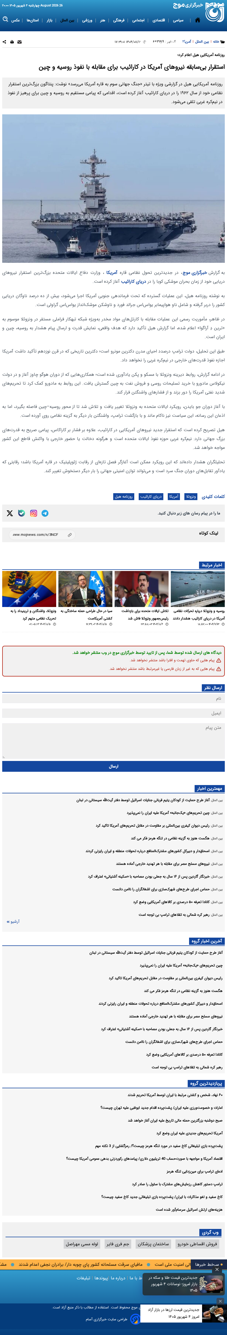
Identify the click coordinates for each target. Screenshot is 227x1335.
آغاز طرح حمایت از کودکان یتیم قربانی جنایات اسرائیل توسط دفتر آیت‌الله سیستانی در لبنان (156, 953)
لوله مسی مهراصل (82, 1244)
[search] (5, 19)
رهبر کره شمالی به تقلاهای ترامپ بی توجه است (187, 1067)
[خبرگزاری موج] (215, 12)
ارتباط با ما (139, 1278)
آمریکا (111, 272)
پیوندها (100, 1278)
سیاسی (179, 20)
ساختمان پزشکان (153, 1244)
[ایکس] (10, 513)
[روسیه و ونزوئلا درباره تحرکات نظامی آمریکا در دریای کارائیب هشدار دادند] (198, 589)
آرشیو (15, 922)
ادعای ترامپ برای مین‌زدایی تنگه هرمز (195, 1171)
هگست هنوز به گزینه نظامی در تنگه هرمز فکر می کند (183, 991)
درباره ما (118, 1278)
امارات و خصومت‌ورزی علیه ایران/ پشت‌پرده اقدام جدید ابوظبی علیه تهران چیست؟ (161, 1108)
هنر (103, 20)
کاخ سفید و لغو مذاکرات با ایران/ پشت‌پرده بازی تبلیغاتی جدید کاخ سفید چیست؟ (162, 1197)
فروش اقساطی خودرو (197, 1244)
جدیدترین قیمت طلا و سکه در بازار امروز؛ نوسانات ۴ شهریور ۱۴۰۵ (173, 1284)
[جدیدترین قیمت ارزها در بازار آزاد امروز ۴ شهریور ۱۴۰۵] (214, 1314)
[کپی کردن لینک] (42, 535)
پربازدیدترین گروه (206, 1083)
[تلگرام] (45, 513)
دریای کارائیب (133, 281)
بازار (50, 20)
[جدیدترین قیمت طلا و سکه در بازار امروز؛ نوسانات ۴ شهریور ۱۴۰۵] (211, 1284)
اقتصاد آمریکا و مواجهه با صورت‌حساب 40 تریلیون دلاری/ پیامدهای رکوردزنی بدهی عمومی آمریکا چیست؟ (144, 1159)
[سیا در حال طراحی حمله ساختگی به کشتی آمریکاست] (85, 589)
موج (134, 1307)
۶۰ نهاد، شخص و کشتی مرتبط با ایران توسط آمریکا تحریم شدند (175, 1095)
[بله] (21, 513)
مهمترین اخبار (209, 788)
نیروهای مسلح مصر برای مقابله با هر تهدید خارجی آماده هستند (176, 1016)
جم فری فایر (118, 1244)
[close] (217, 1269)
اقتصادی (159, 20)
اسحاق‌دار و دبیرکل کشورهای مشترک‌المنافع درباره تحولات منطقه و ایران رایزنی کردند (161, 1004)
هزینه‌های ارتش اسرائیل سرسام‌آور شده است (189, 1210)
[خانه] (197, 31)
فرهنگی (119, 20)
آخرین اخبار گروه (207, 941)
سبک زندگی (149, 42)
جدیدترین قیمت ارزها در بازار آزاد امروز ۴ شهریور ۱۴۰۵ (173, 1313)
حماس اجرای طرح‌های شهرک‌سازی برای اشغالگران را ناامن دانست (174, 1042)
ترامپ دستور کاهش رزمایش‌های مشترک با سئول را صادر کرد (177, 1184)
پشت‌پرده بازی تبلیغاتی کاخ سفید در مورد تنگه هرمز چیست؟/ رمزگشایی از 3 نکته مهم (159, 1146)
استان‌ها (33, 20)
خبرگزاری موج (195, 272)
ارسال (113, 766)
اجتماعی (139, 20)
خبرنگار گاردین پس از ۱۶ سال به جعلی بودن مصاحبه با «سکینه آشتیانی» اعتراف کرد (162, 1029)
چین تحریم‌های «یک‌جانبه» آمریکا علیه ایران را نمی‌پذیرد (181, 965)
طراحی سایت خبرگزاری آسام (106, 1319)
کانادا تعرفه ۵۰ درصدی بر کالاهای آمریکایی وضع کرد (184, 1055)
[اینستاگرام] (33, 513)
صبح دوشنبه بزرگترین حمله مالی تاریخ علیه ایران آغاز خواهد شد (175, 1120)
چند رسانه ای (175, 42)
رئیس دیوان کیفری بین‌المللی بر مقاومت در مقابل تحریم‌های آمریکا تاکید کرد (166, 978)
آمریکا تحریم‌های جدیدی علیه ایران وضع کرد (189, 1133)
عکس (15, 20)
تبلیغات (84, 1278)
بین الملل (67, 20)
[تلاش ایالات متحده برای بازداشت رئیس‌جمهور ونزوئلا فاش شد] (142, 589)
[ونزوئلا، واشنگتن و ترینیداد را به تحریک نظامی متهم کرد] (29, 589)
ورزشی (87, 20)
